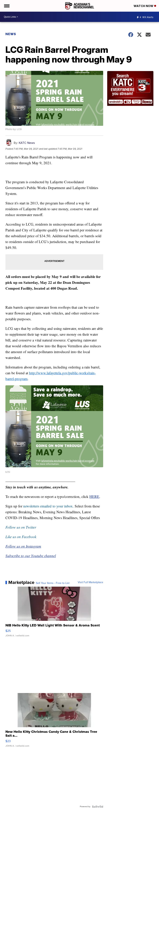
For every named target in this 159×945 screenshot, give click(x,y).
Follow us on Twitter (20, 527)
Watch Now (144, 6)
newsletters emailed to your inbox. (48, 506)
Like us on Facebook (20, 536)
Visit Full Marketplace (90, 582)
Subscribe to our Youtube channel (30, 555)
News (10, 34)
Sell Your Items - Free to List (52, 583)
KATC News (27, 143)
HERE (94, 496)
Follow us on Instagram (23, 546)
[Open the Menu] (6, 6)
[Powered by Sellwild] (97, 806)
